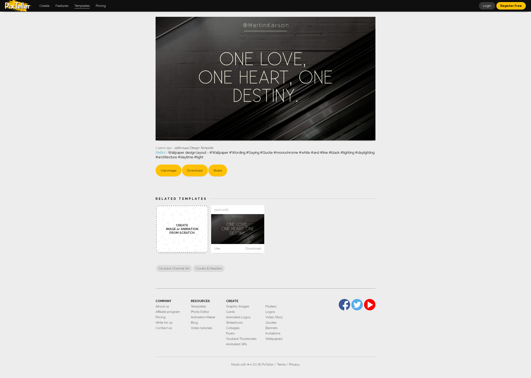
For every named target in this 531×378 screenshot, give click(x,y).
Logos (270, 312)
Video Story (274, 317)
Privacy (294, 364)
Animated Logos (238, 317)
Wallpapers (274, 339)
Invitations (273, 333)
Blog (194, 322)
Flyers (230, 333)
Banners (272, 328)
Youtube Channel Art (174, 268)
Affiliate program (168, 312)
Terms (281, 364)
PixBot (161, 152)
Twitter (357, 304)
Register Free (511, 6)
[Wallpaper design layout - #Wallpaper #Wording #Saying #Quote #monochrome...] (237, 229)
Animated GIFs (236, 344)
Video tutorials (201, 328)
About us (162, 306)
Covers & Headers (209, 268)
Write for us (164, 322)
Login (487, 6)
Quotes (271, 322)
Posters (271, 306)
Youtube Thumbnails (241, 339)
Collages (232, 328)
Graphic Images (237, 306)
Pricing (161, 317)
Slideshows (234, 322)
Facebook (344, 304)
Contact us (164, 328)
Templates (198, 306)
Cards (230, 312)
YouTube (369, 304)
